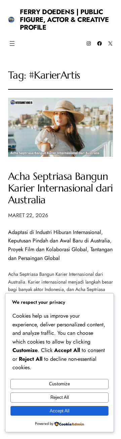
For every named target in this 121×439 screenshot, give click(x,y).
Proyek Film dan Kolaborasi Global (47, 249)
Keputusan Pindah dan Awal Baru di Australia (59, 240)
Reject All (59, 397)
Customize (59, 383)
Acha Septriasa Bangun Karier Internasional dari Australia (60, 188)
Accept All (60, 410)
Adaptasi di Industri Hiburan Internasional (54, 232)
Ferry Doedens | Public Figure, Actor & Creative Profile (64, 19)
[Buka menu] (12, 43)
